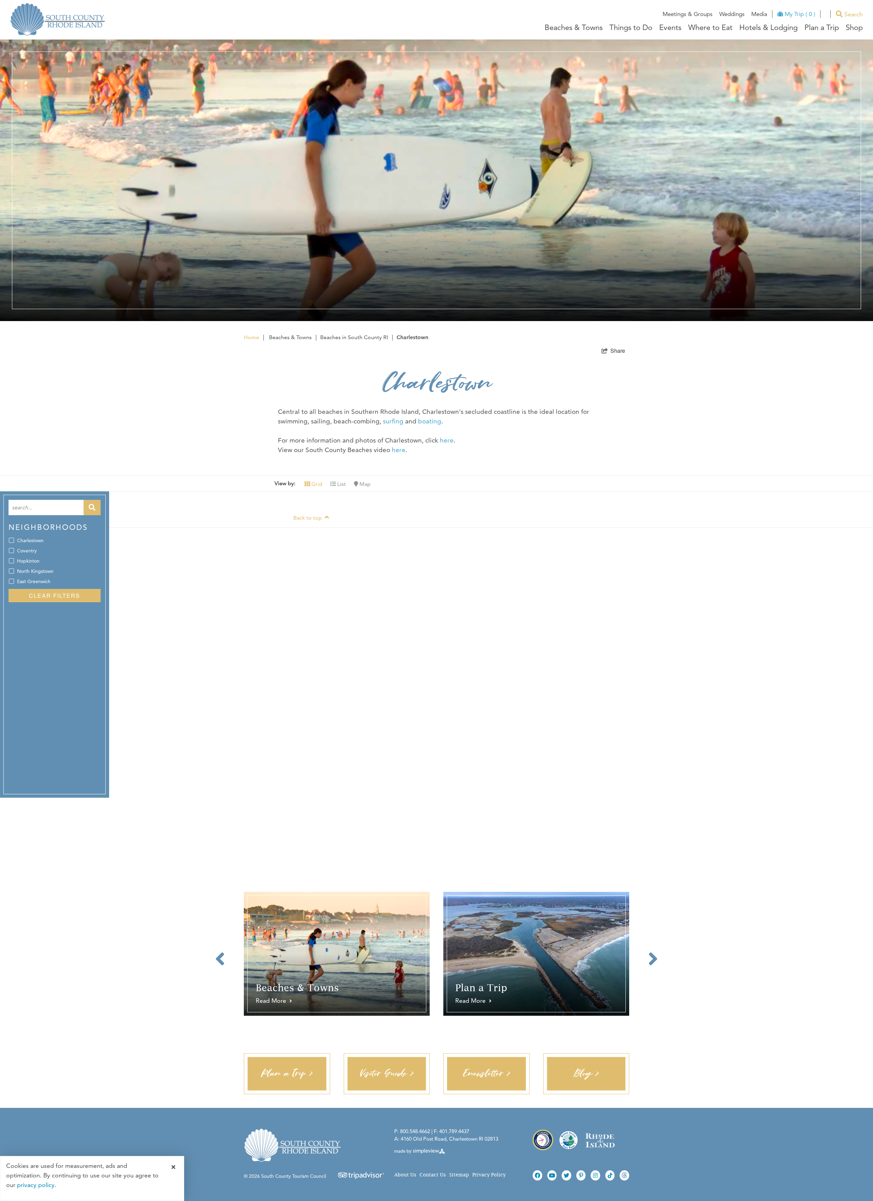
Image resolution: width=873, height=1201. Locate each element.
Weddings (731, 14)
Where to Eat (710, 28)
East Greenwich (33, 581)
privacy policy (36, 1185)
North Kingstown (35, 571)
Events (670, 28)
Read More (272, 1001)
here (447, 440)
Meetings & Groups (687, 14)
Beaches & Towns (574, 28)
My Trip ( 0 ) (800, 14)
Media (759, 14)
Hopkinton (28, 561)
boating (429, 421)
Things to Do (630, 28)
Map (364, 484)
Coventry (27, 551)
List (341, 484)
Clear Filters (54, 595)
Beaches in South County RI (354, 337)
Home (251, 337)
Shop (854, 28)
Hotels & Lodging (768, 28)
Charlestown (412, 337)
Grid (316, 484)
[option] (337, 954)
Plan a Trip (821, 28)
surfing (393, 421)
